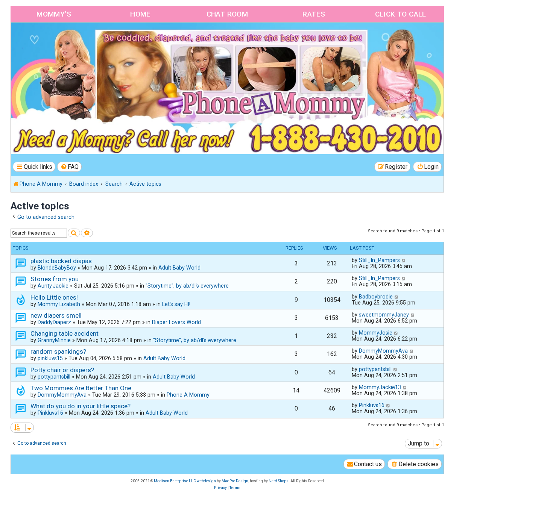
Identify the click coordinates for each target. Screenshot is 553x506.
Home (140, 14)
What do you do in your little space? (80, 406)
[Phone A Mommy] (54, 39)
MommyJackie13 (380, 387)
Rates (313, 14)
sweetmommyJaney (384, 315)
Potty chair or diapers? (62, 370)
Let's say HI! (176, 304)
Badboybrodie (376, 297)
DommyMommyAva (383, 351)
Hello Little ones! (54, 297)
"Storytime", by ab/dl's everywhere (187, 286)
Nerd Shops (279, 481)
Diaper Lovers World (176, 322)
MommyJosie (375, 333)
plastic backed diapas (61, 261)
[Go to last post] (403, 260)
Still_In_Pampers (379, 260)
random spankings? (58, 351)
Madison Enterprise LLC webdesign (185, 481)
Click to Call (400, 14)
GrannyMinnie (54, 340)
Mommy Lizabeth (59, 304)
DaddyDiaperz (54, 322)
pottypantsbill (54, 377)
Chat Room (227, 14)
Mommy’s (53, 14)
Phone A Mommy (188, 395)
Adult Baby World (179, 268)
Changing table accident (64, 333)
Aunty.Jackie (53, 286)
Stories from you (54, 279)
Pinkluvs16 (50, 413)
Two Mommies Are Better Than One (80, 388)
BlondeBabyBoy (57, 268)
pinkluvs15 (50, 358)
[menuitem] (69, 167)
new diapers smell (56, 315)
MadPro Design (235, 481)
